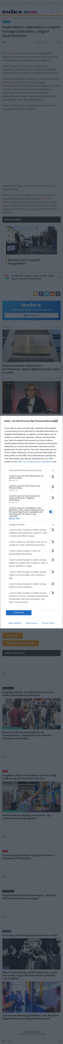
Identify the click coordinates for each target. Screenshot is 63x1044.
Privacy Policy (48, 623)
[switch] (51, 476)
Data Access (31, 623)
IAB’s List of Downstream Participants (35, 461)
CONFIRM (18, 613)
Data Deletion (15, 623)
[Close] (57, 421)
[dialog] (31, 522)
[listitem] (31, 470)
